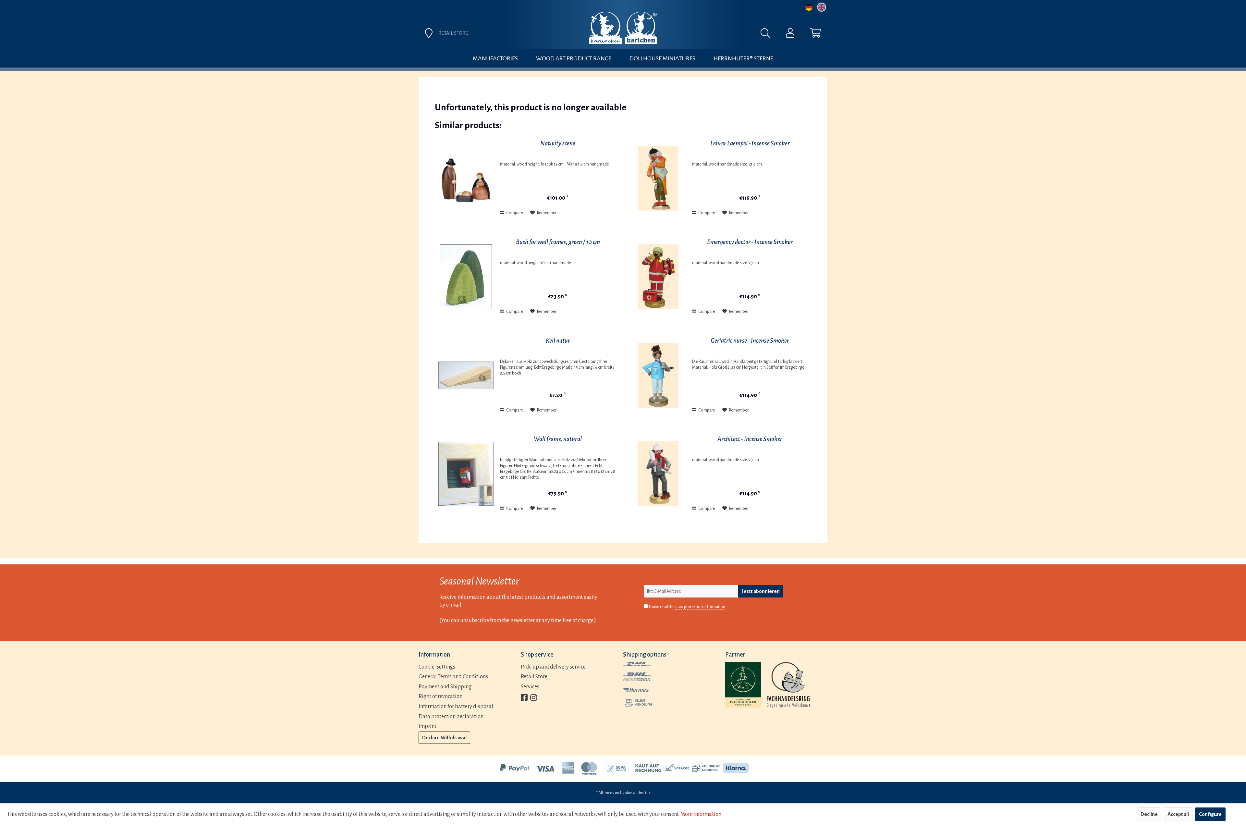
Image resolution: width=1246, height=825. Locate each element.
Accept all (1178, 814)
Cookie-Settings (437, 667)
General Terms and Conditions (453, 677)
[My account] (790, 34)
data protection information (700, 607)
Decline (1149, 814)
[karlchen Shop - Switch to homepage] (623, 28)
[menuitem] (695, 34)
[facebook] (524, 698)
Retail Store (534, 677)
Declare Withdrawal (444, 737)
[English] (821, 7)
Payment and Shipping (445, 687)
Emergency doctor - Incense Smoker (750, 242)
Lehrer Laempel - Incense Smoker (750, 143)
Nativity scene (557, 143)
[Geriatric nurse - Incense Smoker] (658, 375)
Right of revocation (440, 696)
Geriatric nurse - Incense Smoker (750, 340)
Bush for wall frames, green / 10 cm (558, 242)
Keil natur (558, 340)
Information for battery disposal (456, 706)
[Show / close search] (769, 34)
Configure (1210, 814)
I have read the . (687, 607)
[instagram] (533, 698)
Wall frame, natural (558, 439)
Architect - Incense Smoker (749, 439)
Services (530, 687)
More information (700, 814)
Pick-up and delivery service (553, 667)
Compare (514, 213)
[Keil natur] (466, 375)
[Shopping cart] (815, 34)
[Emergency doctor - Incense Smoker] (658, 276)
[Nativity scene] (466, 178)
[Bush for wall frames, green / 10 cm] (466, 276)
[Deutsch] (809, 7)
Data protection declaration (451, 717)
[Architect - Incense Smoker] (658, 473)
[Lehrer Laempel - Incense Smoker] (658, 178)
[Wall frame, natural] (466, 473)
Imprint (427, 726)
